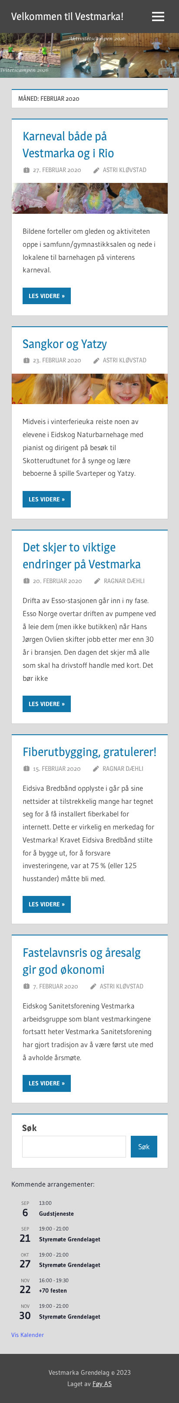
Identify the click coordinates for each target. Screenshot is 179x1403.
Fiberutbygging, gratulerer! (89, 751)
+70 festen (53, 1290)
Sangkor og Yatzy (65, 343)
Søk (29, 1128)
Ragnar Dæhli (124, 581)
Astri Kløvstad (124, 170)
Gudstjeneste (56, 1213)
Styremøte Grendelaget (69, 1239)
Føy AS (102, 1384)
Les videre (44, 296)
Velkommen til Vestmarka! (67, 16)
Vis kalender (27, 1335)
